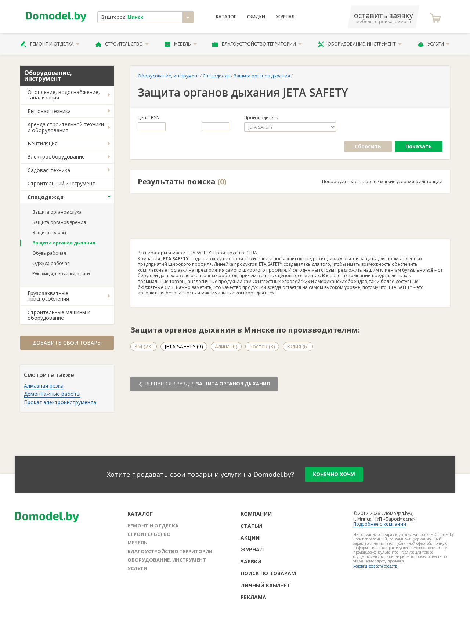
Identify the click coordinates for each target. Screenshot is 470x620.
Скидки (256, 17)
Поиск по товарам (268, 573)
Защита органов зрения (59, 222)
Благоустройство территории (259, 44)
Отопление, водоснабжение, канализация (64, 94)
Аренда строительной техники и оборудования (66, 127)
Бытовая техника (49, 111)
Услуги (435, 44)
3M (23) (143, 346)
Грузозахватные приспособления (48, 296)
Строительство (124, 44)
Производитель (261, 118)
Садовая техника (49, 170)
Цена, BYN (149, 118)
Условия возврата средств (375, 566)
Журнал (285, 17)
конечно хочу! (334, 474)
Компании (256, 513)
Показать (418, 146)
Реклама (253, 597)
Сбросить (368, 146)
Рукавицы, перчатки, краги (61, 274)
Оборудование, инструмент (362, 44)
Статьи (251, 526)
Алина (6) (226, 346)
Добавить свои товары (67, 342)
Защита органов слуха (57, 212)
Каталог (226, 17)
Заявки (251, 561)
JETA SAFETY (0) (183, 346)
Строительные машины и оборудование (59, 315)
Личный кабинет (265, 585)
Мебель (182, 44)
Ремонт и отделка (52, 44)
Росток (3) (262, 346)
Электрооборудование (56, 156)
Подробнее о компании (379, 524)
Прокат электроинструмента (60, 402)
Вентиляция (43, 143)
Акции (250, 537)
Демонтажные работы (52, 393)
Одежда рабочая (51, 263)
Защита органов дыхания (63, 243)
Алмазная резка (44, 385)
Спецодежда (46, 196)
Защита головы (49, 232)
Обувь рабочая (49, 253)
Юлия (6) (298, 346)
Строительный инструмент (61, 183)
